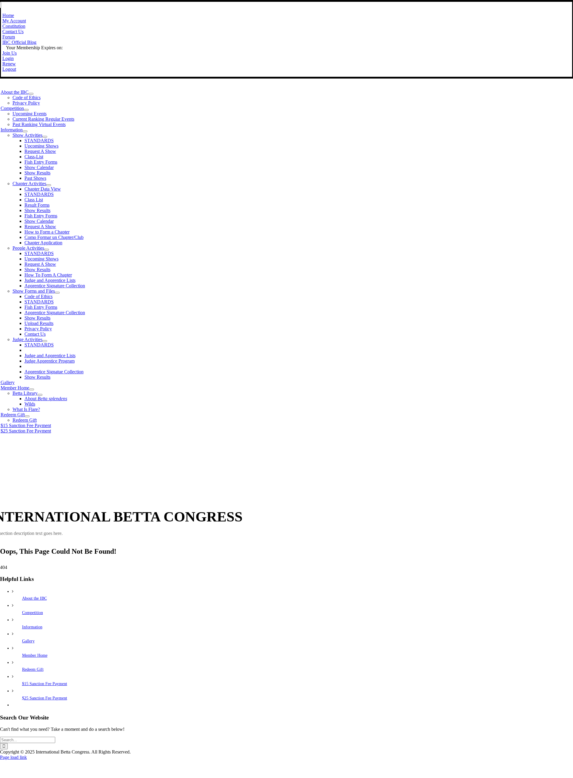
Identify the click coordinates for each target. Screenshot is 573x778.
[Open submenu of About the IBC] (31, 94)
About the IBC (34, 598)
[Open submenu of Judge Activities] (44, 341)
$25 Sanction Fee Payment (44, 698)
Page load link (13, 757)
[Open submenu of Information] (25, 131)
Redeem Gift (33, 669)
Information (32, 627)
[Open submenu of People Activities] (46, 250)
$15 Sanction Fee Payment (44, 684)
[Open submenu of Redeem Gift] (27, 416)
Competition (32, 612)
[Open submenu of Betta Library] (40, 395)
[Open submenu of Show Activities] (44, 137)
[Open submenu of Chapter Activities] (48, 185)
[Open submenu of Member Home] (31, 389)
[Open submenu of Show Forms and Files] (57, 293)
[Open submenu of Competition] (26, 110)
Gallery (28, 641)
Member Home (34, 655)
